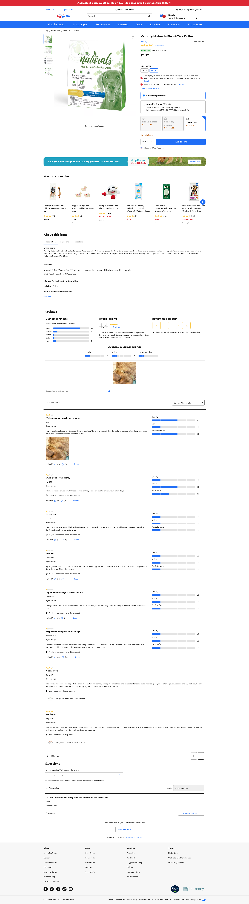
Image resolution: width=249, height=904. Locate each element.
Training (130, 867)
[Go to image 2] (48, 50)
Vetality (144, 41)
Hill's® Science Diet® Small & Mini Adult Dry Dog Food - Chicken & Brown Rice (193, 208)
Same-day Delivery (176, 862)
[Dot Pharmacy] (194, 889)
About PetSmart (50, 853)
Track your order (66, 9)
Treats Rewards (50, 862)
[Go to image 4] (48, 71)
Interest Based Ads (146, 900)
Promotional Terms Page (134, 837)
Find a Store (173, 853)
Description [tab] (51, 242)
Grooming (131, 853)
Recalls (110, 900)
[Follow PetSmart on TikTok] (64, 889)
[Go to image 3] (48, 60)
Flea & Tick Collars (71, 30)
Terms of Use (120, 900)
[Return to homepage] (63, 16)
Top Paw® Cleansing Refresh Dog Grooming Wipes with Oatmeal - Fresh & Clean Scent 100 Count (138, 208)
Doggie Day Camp (134, 862)
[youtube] (71, 889)
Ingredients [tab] (64, 242)
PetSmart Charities (51, 881)
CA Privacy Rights (177, 900)
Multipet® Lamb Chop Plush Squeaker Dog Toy (109, 207)
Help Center (90, 853)
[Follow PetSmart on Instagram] (52, 889)
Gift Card (50, 9)
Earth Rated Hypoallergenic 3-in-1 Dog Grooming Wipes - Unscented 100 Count (165, 208)
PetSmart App (49, 876)
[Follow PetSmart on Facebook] (46, 889)
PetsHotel (131, 858)
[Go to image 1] (48, 39)
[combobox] (119, 16)
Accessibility (90, 872)
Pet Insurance (132, 876)
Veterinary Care (133, 872)
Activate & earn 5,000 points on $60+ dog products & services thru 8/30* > (124, 2)
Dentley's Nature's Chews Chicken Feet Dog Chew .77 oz (55, 208)
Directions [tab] (79, 242)
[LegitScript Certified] (175, 889)
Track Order (90, 862)
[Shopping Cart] (200, 17)
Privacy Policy (132, 900)
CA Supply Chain (161, 900)
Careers (47, 858)
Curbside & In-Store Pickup (179, 858)
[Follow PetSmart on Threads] (58, 889)
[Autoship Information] (169, 104)
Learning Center (50, 872)
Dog (46, 30)
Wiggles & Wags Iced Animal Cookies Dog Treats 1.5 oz (82, 208)
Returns (88, 867)
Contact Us (90, 858)
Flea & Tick (55, 30)
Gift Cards (48, 867)
